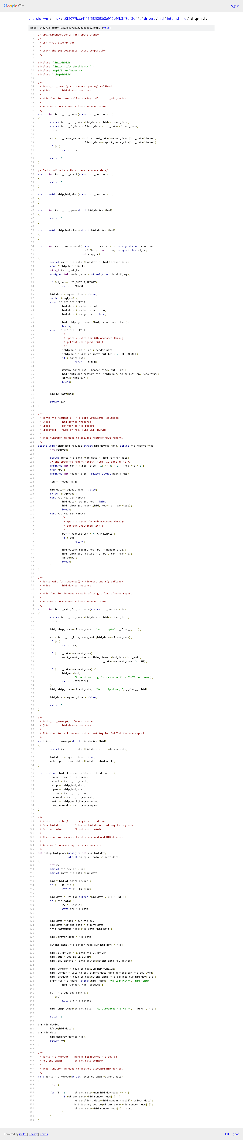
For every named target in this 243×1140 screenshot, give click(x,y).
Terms (44, 1134)
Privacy (33, 1134)
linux (56, 18)
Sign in (235, 6)
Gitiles (23, 1134)
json (236, 1134)
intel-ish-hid (176, 18)
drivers (149, 18)
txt (227, 1134)
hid (161, 18)
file (106, 27)
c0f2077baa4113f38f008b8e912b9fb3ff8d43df (100, 18)
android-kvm (38, 18)
